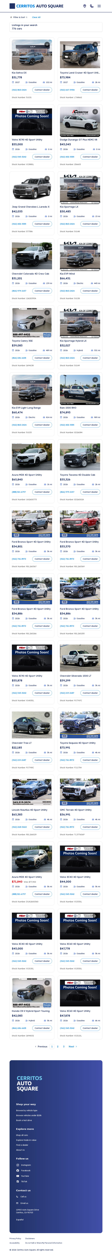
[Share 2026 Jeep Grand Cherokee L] (47, 178)
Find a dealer (22, 1145)
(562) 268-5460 (19, 827)
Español (19, 1219)
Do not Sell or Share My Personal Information (43, 1243)
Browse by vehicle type (26, 1110)
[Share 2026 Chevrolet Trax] (47, 715)
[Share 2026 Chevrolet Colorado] (47, 245)
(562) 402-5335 (67, 157)
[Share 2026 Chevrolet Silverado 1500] (95, 648)
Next (71, 1046)
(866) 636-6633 (19, 358)
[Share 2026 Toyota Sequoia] (95, 715)
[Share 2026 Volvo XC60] (95, 916)
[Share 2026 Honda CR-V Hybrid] (47, 983)
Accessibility (15, 1243)
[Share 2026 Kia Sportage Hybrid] (95, 312)
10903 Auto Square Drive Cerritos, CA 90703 (27, 1211)
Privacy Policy (15, 1239)
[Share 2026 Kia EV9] (95, 245)
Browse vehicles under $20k (29, 1115)
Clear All (36, 17)
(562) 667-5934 (67, 90)
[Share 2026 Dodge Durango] (95, 111)
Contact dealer (42, 90)
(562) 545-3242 (19, 157)
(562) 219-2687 (67, 693)
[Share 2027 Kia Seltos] (47, 44)
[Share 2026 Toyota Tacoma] (95, 446)
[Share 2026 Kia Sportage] (95, 178)
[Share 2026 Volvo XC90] (47, 111)
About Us (20, 1150)
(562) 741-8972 (19, 559)
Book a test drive (24, 1120)
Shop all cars (22, 1135)
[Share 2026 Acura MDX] (47, 446)
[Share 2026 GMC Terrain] (95, 782)
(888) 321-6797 (19, 492)
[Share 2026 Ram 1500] (95, 380)
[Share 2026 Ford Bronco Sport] (47, 514)
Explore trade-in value (26, 1140)
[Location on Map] (85, 6)
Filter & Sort (20, 17)
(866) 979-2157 (19, 291)
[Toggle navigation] (99, 6)
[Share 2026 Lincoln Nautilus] (47, 782)
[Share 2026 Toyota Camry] (47, 312)
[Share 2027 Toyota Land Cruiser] (95, 44)
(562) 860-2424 (19, 90)
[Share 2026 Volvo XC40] (95, 849)
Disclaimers (30, 1239)
